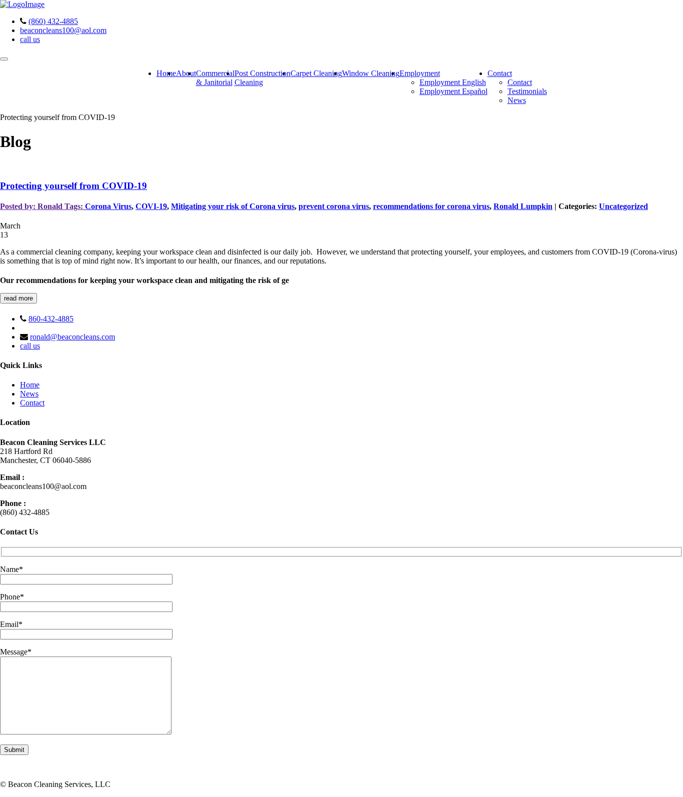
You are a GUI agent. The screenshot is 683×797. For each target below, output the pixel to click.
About (186, 73)
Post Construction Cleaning (262, 77)
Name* (11, 569)
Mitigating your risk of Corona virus (232, 206)
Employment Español (454, 91)
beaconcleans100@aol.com (63, 30)
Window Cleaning (371, 73)
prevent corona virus (333, 206)
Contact (500, 73)
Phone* (12, 596)
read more (18, 298)
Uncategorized (623, 206)
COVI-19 (151, 206)
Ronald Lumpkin (523, 206)
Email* (11, 624)
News (517, 100)
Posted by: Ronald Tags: (42, 206)
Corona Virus (108, 206)
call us (30, 39)
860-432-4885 (51, 318)
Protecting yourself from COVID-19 (73, 185)
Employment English (453, 82)
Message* (16, 652)
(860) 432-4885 (53, 21)
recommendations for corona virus (431, 206)
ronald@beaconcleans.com (72, 336)
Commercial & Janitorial (215, 77)
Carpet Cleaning (316, 73)
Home (166, 73)
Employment (420, 73)
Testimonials (527, 91)
